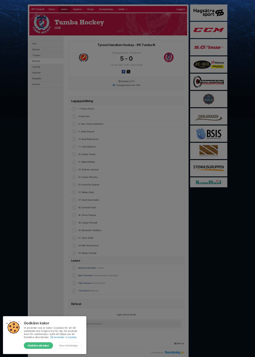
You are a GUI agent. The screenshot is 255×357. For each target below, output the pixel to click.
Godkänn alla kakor (38, 345)
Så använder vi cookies (63, 337)
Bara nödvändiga (68, 345)
